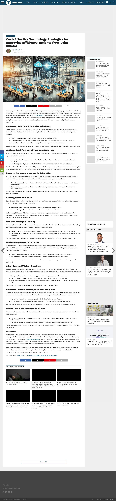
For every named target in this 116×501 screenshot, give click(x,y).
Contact (99, 499)
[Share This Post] (31, 105)
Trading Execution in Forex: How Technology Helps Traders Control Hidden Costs (67, 384)
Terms (111, 499)
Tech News (44, 2)
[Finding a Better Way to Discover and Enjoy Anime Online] (69, 397)
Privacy (105, 499)
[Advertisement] (58, 18)
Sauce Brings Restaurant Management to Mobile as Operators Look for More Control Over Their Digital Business (17, 405)
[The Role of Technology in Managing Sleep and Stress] (18, 376)
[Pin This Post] (43, 105)
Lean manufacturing (33, 339)
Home (28, 2)
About (93, 499)
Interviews (90, 2)
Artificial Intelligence (69, 2)
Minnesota (44, 355)
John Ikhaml (39, 115)
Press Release (101, 2)
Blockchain (55, 2)
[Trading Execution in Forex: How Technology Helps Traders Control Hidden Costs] (69, 376)
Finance (81, 2)
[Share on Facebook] (19, 105)
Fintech (35, 2)
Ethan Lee (17, 49)
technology (52, 355)
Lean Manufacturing (33, 355)
